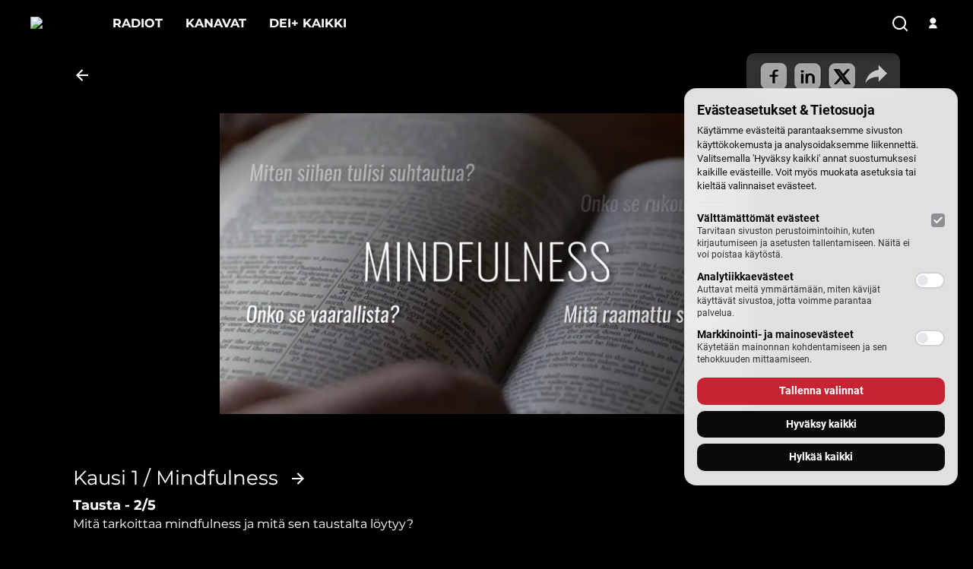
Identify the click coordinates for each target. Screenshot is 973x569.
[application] (486, 263)
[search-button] (900, 24)
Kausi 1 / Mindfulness (175, 478)
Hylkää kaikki (821, 456)
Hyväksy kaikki (821, 424)
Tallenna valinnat (821, 390)
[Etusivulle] (60, 23)
